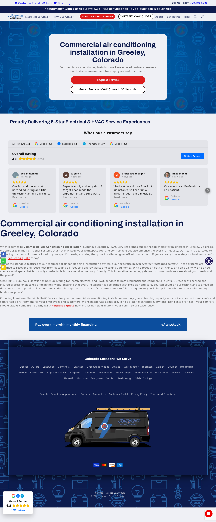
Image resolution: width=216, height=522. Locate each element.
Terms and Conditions (163, 394)
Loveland (189, 372)
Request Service (108, 80)
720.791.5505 (199, 3)
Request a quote (63, 305)
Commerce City (142, 372)
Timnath (69, 378)
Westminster (131, 366)
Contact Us (99, 394)
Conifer (110, 378)
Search (44, 394)
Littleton (79, 366)
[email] (3, 267)
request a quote (19, 258)
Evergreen (97, 378)
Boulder (172, 366)
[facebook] (3, 254)
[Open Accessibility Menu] (209, 261)
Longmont (90, 372)
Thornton (147, 366)
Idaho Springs (144, 378)
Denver (24, 366)
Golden (160, 366)
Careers (85, 394)
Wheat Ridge (123, 372)
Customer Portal (29, 3)
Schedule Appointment (64, 394)
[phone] (3, 261)
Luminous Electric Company (112, 496)
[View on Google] (15, 175)
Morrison (82, 378)
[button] (37, 16)
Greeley (176, 372)
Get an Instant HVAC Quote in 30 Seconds (108, 89)
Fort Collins (161, 372)
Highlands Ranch (57, 372)
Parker (23, 372)
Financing (64, 3)
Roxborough (125, 378)
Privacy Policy (139, 394)
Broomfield (187, 366)
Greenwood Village (98, 366)
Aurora (35, 366)
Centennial (64, 366)
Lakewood (49, 366)
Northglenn (105, 372)
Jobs (49, 3)
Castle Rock (37, 372)
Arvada (116, 366)
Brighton (75, 372)
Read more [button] (19, 197)
